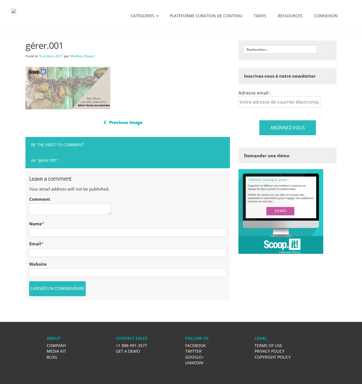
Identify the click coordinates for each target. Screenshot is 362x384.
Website (38, 264)
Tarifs (260, 15)
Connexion (326, 15)
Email (35, 243)
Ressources (290, 15)
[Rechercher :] (280, 49)
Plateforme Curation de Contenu (206, 15)
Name (35, 223)
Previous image (126, 122)
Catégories (143, 15)
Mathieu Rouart (82, 56)
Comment (39, 199)
